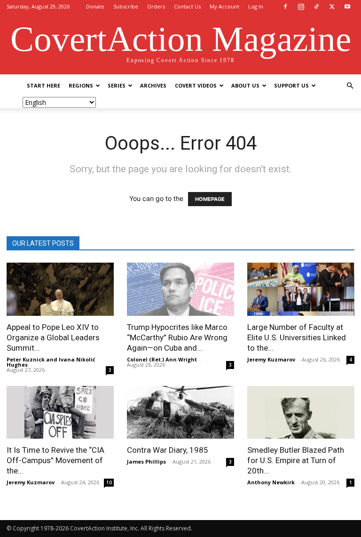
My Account (224, 6)
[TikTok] (316, 6)
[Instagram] (301, 6)
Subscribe (125, 6)
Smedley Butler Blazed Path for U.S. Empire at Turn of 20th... (295, 460)
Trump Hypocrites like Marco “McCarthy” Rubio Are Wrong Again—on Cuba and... (177, 337)
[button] (349, 85)
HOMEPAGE (210, 199)
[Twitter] (332, 6)
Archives (153, 85)
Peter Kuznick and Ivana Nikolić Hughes (51, 362)
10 (109, 482)
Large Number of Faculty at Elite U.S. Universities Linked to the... (296, 337)
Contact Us (187, 6)
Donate (95, 6)
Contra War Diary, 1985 (167, 450)
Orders (156, 6)
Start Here (43, 85)
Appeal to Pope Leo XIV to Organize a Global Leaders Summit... (53, 337)
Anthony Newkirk (271, 482)
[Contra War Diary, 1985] (180, 412)
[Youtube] (347, 6)
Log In (255, 6)
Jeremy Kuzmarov (271, 359)
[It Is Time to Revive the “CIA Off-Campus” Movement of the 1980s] (60, 412)
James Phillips (146, 461)
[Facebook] (285, 6)
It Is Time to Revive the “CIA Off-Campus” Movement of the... (55, 460)
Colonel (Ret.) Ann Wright (162, 359)
